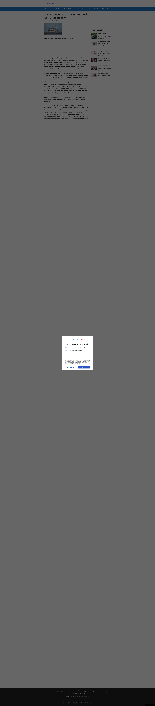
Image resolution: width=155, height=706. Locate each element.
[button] (77, 353)
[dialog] (77, 353)
